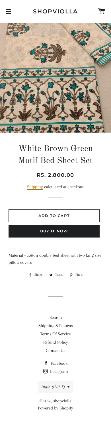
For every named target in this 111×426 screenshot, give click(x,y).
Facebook (58, 363)
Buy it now (54, 231)
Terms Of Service (55, 333)
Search (56, 317)
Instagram (58, 371)
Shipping (35, 186)
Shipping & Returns (55, 325)
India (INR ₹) (53, 387)
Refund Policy (55, 342)
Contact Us (55, 350)
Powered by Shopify (55, 408)
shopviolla (55, 11)
